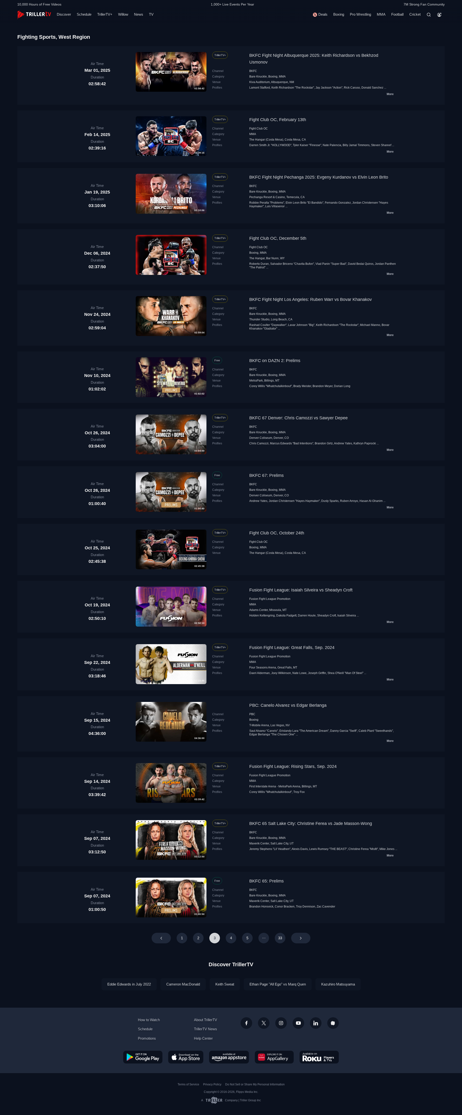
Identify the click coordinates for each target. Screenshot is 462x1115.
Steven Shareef (381, 145)
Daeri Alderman (259, 673)
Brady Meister (302, 386)
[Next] (300, 938)
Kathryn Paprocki (364, 443)
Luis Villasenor (275, 206)
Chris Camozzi (259, 443)
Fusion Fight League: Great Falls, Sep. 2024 (291, 647)
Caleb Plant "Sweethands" (376, 731)
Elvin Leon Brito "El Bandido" (304, 202)
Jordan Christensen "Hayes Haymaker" (294, 501)
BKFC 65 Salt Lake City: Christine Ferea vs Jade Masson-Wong (310, 823)
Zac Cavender (326, 906)
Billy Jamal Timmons (356, 145)
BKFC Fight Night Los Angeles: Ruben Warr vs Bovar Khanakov (310, 299)
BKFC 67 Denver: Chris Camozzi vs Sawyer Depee (298, 417)
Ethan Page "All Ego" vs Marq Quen (278, 984)
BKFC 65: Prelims (266, 881)
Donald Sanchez (372, 87)
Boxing (338, 14)
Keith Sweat (224, 984)
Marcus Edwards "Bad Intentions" (291, 443)
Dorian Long (342, 386)
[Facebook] (246, 1023)
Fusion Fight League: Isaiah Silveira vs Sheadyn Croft (301, 590)
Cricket (415, 14)
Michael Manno (370, 325)
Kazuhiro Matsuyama (338, 984)
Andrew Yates (343, 443)
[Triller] (333, 1023)
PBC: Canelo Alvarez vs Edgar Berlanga (288, 705)
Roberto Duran (259, 264)
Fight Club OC (258, 128)
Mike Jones (386, 849)
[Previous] (161, 938)
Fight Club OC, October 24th (276, 533)
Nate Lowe (299, 673)
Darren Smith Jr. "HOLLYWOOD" (270, 145)
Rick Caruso (352, 87)
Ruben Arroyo (349, 501)
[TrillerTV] (34, 14)
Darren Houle (307, 615)
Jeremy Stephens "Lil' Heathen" (269, 849)
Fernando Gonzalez (338, 202)
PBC (252, 714)
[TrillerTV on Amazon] (229, 1057)
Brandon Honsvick (261, 906)
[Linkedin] (315, 1023)
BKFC (253, 71)
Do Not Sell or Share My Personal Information (255, 1084)
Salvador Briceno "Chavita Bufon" (292, 264)
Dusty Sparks (330, 501)
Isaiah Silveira (346, 615)
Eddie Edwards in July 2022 (129, 984)
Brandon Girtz (324, 443)
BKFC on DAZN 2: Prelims (274, 360)
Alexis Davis (300, 849)
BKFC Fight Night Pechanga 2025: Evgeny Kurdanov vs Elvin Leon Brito (318, 177)
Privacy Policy (212, 1084)
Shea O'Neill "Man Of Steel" (345, 673)
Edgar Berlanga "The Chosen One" (272, 734)
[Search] (429, 14)
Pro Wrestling (360, 14)
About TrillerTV (205, 1020)
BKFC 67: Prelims (266, 475)
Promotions (147, 1038)
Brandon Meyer (323, 386)
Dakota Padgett (286, 615)
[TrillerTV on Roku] (319, 1057)
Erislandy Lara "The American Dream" (304, 731)
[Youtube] (298, 1023)
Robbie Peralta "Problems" (266, 202)
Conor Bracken (285, 906)
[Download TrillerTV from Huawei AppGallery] (274, 1057)
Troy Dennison (305, 906)
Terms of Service (188, 1084)
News (138, 14)
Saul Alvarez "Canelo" (263, 731)
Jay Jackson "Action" (328, 87)
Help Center (203, 1038)
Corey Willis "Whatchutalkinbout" (270, 386)
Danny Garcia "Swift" (343, 731)
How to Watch (149, 1020)
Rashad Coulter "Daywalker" (268, 325)
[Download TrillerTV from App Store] (185, 1057)
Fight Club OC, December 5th (277, 238)
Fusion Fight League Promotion (269, 599)
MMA (381, 14)
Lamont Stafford (259, 87)
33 (280, 938)
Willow (123, 14)
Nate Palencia (332, 145)
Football (397, 14)
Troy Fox (299, 792)
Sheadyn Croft (326, 615)
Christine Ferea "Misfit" (363, 849)
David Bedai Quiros (360, 264)
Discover (64, 14)
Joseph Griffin (317, 673)
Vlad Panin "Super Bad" (330, 264)
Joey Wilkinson (281, 673)
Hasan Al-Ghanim (371, 501)
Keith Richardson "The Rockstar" (292, 87)
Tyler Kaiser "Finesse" (307, 145)
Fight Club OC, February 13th (277, 119)
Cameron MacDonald (183, 984)
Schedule (84, 14)
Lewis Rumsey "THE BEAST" (328, 849)
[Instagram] (281, 1023)
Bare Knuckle (258, 76)
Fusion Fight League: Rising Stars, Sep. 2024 (293, 766)
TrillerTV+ (104, 14)
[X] (264, 1023)
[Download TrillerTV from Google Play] (142, 1057)
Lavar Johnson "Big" (301, 325)
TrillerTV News (205, 1029)
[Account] (439, 14)
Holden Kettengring (262, 615)
